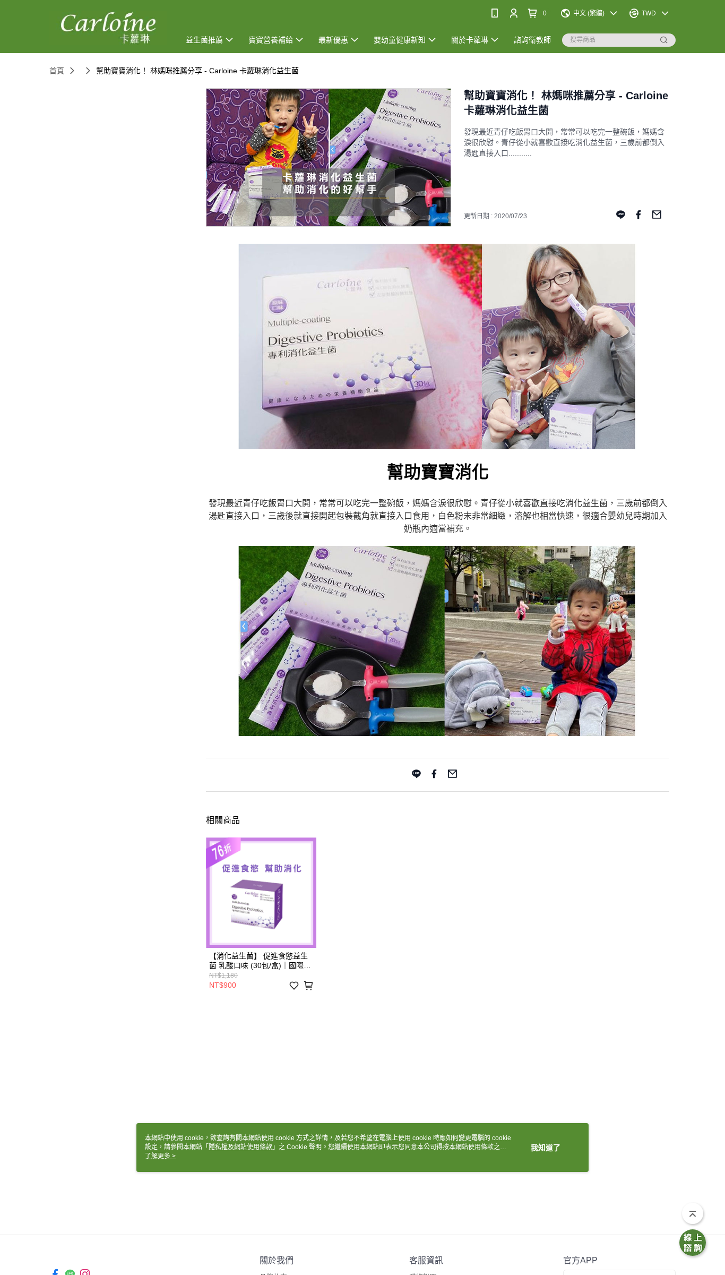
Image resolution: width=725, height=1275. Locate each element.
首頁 (56, 70)
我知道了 (545, 1147)
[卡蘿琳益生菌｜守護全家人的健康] (108, 28)
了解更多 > (160, 1156)
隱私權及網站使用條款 (240, 1147)
